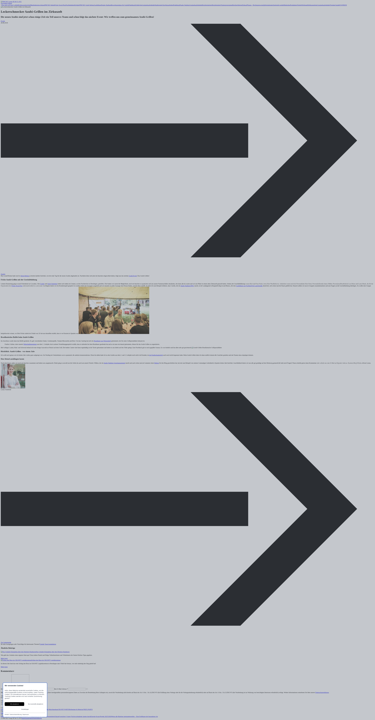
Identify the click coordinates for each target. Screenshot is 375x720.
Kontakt (7, 714)
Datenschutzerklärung (16, 714)
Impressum (25, 714)
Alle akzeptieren (14, 704)
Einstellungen (25, 709)
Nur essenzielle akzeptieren (35, 704)
